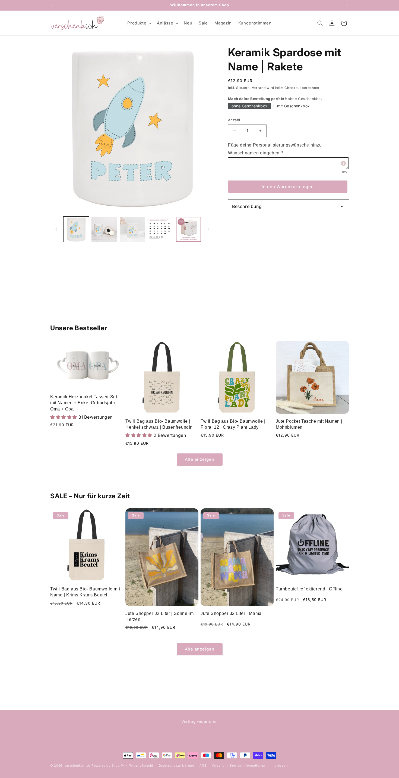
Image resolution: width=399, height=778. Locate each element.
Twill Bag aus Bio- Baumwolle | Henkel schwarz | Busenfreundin (159, 424)
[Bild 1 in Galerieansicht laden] (76, 229)
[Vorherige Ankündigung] (52, 5)
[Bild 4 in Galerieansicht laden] (160, 229)
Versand (259, 88)
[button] (139, 23)
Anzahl (234, 120)
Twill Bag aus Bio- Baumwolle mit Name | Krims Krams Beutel (85, 592)
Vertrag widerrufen (199, 721)
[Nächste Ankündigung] (347, 5)
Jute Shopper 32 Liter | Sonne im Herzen (159, 616)
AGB (202, 765)
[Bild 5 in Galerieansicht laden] (188, 229)
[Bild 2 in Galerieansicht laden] (104, 229)
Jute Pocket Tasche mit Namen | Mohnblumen (309, 424)
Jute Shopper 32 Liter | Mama (231, 613)
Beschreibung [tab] (247, 206)
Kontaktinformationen (247, 765)
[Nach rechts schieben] (208, 229)
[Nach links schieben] (56, 229)
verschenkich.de (78, 765)
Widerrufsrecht (141, 765)
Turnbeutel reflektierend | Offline (309, 589)
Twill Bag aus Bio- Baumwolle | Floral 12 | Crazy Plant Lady (233, 424)
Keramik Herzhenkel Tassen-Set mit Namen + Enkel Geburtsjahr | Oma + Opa (84, 402)
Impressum (279, 765)
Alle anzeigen (199, 459)
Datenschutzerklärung (176, 765)
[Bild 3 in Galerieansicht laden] (132, 229)
